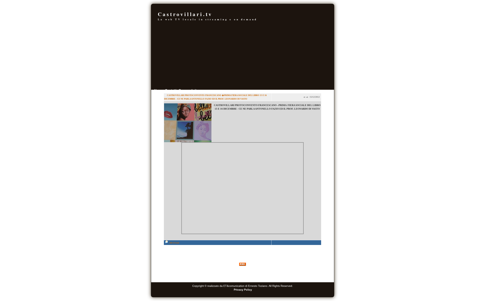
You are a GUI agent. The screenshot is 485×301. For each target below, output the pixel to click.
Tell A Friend (174, 243)
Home (158, 90)
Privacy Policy (243, 289)
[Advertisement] (242, 59)
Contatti (170, 90)
